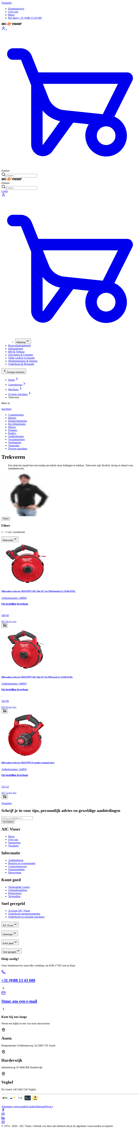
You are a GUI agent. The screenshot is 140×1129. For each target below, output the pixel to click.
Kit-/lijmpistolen (17, 424)
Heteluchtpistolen (17, 420)
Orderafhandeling (17, 890)
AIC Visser (8, 925)
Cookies (31, 1106)
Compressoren (16, 414)
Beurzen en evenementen (21, 863)
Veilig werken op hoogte (21, 357)
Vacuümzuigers (16, 439)
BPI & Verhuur (16, 351)
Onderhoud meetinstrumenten (24, 913)
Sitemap (40, 1106)
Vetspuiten (13, 445)
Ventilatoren (14, 442)
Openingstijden (16, 869)
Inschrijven (8, 821)
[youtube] (3, 1114)
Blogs (11, 14)
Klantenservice (16, 8)
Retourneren (15, 893)
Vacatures (13, 845)
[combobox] (10, 539)
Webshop (21, 342)
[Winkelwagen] (70, 100)
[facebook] (3, 1110)
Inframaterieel (15, 348)
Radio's (12, 433)
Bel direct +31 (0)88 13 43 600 (25, 17)
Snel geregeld (9, 952)
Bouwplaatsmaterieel (19, 345)
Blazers (12, 417)
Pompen (12, 430)
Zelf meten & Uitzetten (20, 354)
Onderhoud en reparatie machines (26, 916)
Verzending (14, 896)
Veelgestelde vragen (19, 887)
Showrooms (14, 872)
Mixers (12, 427)
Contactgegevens (17, 866)
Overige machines (16, 372)
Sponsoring (14, 842)
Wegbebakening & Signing (22, 360)
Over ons (13, 11)
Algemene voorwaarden (14, 1106)
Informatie (8, 934)
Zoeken (5, 170)
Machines (13, 389)
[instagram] (3, 1122)
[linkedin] (3, 1118)
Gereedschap (15, 384)
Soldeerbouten (16, 436)
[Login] (70, 28)
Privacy (49, 1106)
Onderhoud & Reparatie (21, 364)
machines (6, 408)
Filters (6, 518)
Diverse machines (17, 448)
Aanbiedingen (15, 860)
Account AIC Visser (19, 910)
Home (11, 379)
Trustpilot (6, 2)
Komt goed (8, 943)
